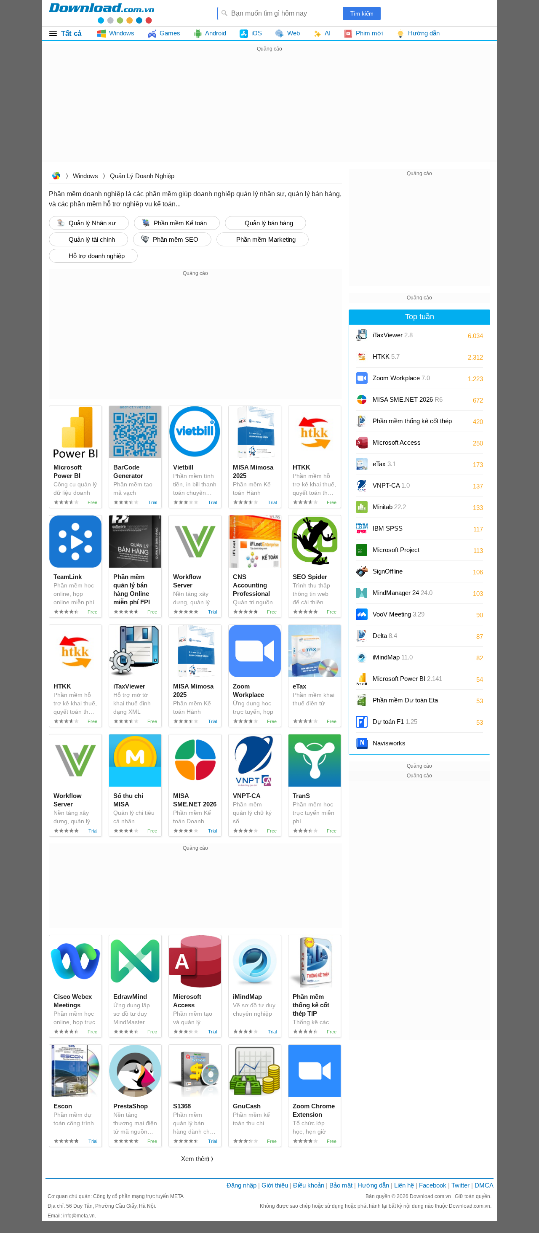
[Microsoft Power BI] (362, 679)
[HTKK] (362, 357)
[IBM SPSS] (362, 528)
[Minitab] (362, 507)
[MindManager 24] (362, 593)
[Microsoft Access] (362, 442)
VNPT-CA (391, 485)
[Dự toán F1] (362, 722)
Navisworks (389, 743)
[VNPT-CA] (362, 485)
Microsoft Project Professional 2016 (397, 552)
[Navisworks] (362, 743)
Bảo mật (340, 1185)
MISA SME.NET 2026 (408, 399)
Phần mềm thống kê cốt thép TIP (412, 423)
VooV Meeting (398, 614)
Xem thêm (195, 1158)
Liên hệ (404, 1185)
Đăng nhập (241, 1185)
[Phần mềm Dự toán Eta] (362, 700)
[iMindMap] (362, 657)
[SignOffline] (362, 571)
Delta (385, 635)
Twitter (460, 1185)
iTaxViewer (393, 335)
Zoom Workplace (401, 378)
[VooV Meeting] (362, 614)
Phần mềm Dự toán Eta (405, 700)
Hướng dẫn (373, 1185)
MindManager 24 (402, 592)
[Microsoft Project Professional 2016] (362, 550)
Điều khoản (308, 1185)
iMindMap (393, 657)
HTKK (386, 356)
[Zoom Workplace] (362, 378)
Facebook (432, 1185)
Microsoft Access (410, 445)
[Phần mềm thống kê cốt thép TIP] (362, 421)
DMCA (484, 1185)
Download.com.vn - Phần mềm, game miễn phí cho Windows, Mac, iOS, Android (101, 13)
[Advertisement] (269, 113)
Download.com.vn (56, 176)
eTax (384, 463)
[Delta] (362, 636)
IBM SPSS (388, 528)
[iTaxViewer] (362, 335)
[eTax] (362, 464)
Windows (85, 175)
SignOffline (388, 571)
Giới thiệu (274, 1185)
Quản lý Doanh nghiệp (142, 175)
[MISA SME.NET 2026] (362, 400)
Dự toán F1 (395, 721)
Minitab (389, 506)
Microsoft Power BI (407, 678)
